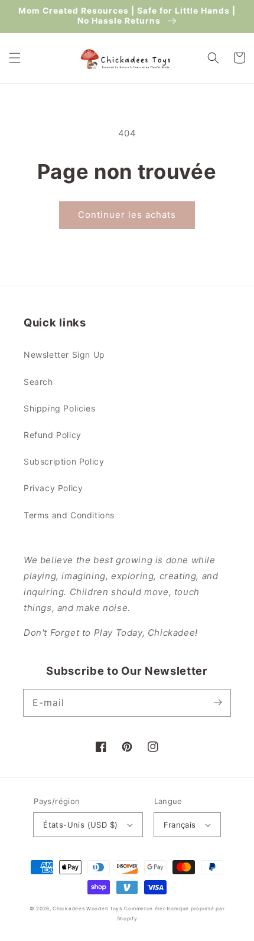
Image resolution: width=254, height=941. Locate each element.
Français (180, 824)
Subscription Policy (64, 461)
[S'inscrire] (217, 702)
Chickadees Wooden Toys (87, 908)
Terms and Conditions (69, 515)
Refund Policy (53, 435)
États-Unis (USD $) (80, 824)
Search (38, 382)
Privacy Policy (53, 488)
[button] (15, 58)
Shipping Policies (59, 408)
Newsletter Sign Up (64, 354)
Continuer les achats (127, 214)
